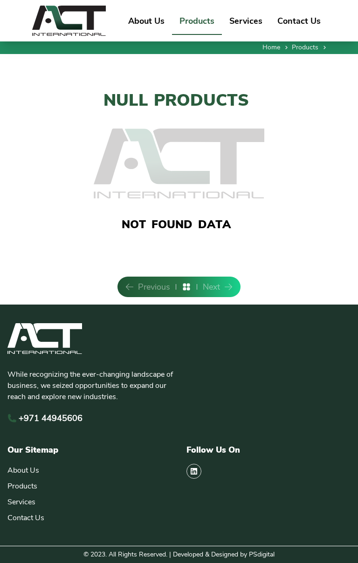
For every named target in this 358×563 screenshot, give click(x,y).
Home (271, 47)
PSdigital (262, 554)
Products (196, 21)
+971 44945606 (51, 418)
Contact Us (299, 21)
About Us (146, 21)
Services (245, 21)
